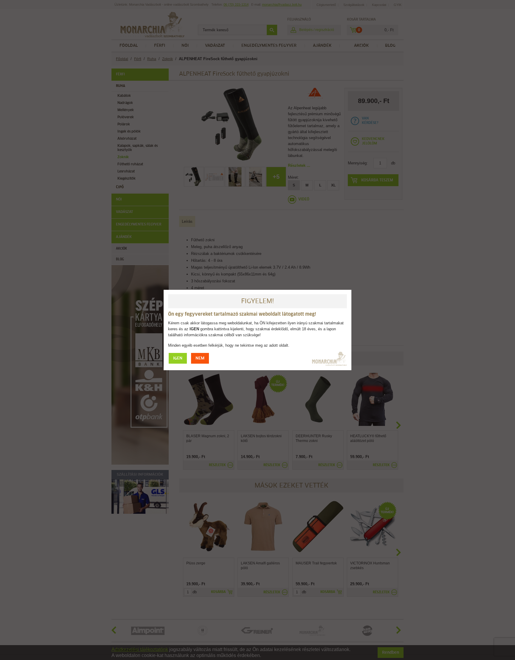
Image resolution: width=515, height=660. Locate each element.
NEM (200, 358)
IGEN (177, 358)
